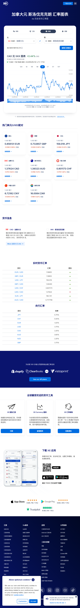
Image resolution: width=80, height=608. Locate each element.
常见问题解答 (63, 539)
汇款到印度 (7, 532)
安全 (5, 574)
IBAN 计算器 (45, 570)
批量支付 (25, 567)
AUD (19, 335)
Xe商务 (25, 529)
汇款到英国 (7, 546)
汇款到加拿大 (7, 550)
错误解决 (62, 571)
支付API (25, 564)
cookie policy (18, 595)
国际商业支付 (26, 536)
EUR (19, 323)
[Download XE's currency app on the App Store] (48, 477)
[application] (40, 86)
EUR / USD (19, 272)
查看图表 (7, 151)
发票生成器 (44, 574)
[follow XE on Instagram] (57, 590)
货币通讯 (44, 567)
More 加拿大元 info (14, 244)
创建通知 (68, 431)
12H (21, 67)
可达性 (62, 567)
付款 (11, 431)
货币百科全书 (45, 560)
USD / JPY (19, 280)
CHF (19, 319)
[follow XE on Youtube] (65, 590)
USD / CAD (19, 292)
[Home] (5, 3)
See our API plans (40, 379)
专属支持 (62, 543)
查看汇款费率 (26, 532)
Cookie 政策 (63, 553)
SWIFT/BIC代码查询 (47, 581)
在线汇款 (6, 529)
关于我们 (62, 529)
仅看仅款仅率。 (61, 116)
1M (37, 67)
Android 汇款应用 (46, 532)
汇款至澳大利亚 (8, 553)
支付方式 (25, 571)
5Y (53, 67)
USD (19, 327)
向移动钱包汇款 (8, 560)
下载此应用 (68, 3)
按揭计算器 (44, 577)
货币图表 (44, 553)
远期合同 (25, 550)
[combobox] (21, 41)
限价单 (24, 553)
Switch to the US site (57, 603)
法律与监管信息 (64, 560)
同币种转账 (26, 543)
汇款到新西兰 (7, 557)
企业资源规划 (26, 557)
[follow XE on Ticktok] (73, 590)
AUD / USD (19, 300)
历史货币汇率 (45, 556)
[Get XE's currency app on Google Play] (62, 477)
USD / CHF (19, 288)
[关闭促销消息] (76, 597)
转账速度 (6, 567)
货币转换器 (44, 549)
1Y (42, 67)
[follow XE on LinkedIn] (49, 590)
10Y (59, 67)
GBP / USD (19, 284)
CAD (19, 331)
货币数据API (26, 560)
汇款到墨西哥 (7, 539)
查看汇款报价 (66, 48)
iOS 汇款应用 (45, 536)
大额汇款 (6, 564)
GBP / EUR (19, 276)
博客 (43, 546)
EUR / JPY (19, 296)
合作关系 (62, 532)
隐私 (61, 550)
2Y (48, 67)
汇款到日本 (7, 543)
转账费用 (6, 571)
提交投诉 (62, 564)
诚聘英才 (62, 536)
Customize (22, 601)
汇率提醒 (44, 563)
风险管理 (25, 546)
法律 (61, 546)
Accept (33, 601)
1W (32, 67)
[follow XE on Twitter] (42, 590)
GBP (19, 343)
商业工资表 (26, 574)
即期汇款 (25, 539)
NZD (19, 339)
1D (26, 67)
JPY (19, 315)
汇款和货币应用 (46, 529)
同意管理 (62, 557)
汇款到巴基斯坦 (8, 536)
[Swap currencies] (40, 41)
